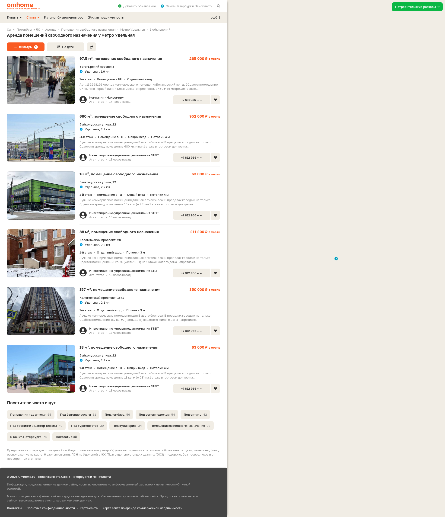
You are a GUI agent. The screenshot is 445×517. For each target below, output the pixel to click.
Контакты (14, 508)
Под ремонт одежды (157, 414)
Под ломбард (117, 414)
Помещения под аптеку (30, 414)
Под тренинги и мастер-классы (36, 425)
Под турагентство (87, 425)
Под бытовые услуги (78, 414)
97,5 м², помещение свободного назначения (120, 58)
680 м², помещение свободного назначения (120, 116)
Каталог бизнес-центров (63, 17)
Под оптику (195, 414)
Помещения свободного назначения (180, 425)
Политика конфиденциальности (50, 508)
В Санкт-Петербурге (28, 437)
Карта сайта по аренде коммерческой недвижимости (142, 508)
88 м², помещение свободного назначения (119, 231)
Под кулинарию (127, 425)
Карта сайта (89, 508)
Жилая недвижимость (106, 17)
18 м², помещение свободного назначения (118, 174)
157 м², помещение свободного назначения (119, 289)
